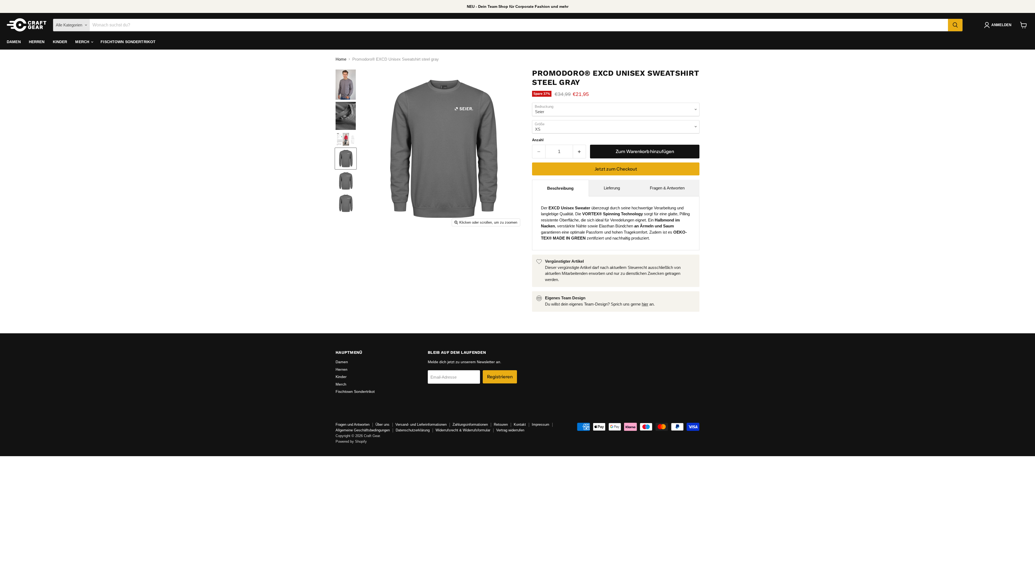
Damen (14, 42)
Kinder (60, 42)
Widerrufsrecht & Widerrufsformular (463, 430)
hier (645, 304)
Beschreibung (560, 188)
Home (341, 59)
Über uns (382, 424)
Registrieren (500, 376)
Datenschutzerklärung (413, 430)
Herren (37, 42)
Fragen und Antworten (353, 424)
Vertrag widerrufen (510, 430)
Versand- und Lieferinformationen (421, 424)
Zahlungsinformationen (470, 424)
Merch (82, 42)
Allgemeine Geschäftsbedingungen (363, 430)
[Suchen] (955, 25)
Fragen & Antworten (667, 188)
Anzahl (538, 140)
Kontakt (520, 424)
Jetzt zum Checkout (616, 169)
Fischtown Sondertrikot (128, 42)
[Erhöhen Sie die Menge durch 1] (579, 151)
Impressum (540, 424)
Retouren (501, 424)
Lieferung (612, 188)
